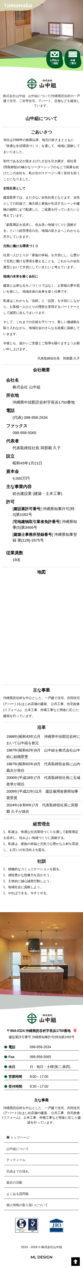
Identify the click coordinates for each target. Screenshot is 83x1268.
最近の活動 (14, 1182)
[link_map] (75, 1031)
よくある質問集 (17, 1194)
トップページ (20, 1137)
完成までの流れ (17, 1171)
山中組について (17, 1149)
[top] (75, 1261)
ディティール (16, 1160)
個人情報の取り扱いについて (27, 1205)
